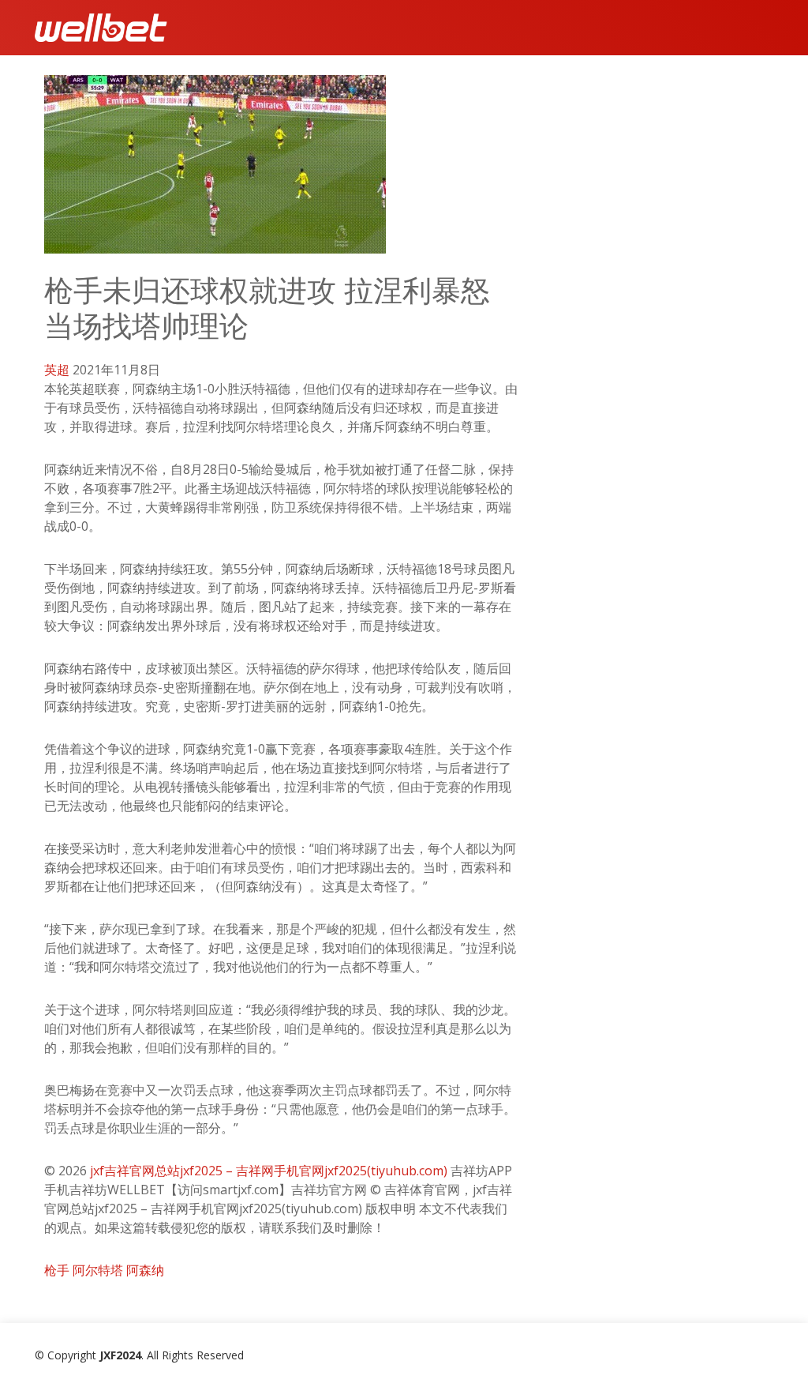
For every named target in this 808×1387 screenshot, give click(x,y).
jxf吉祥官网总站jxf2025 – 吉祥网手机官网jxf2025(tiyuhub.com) (268, 1170)
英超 (56, 369)
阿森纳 (145, 1270)
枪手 (56, 1270)
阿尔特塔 (98, 1270)
